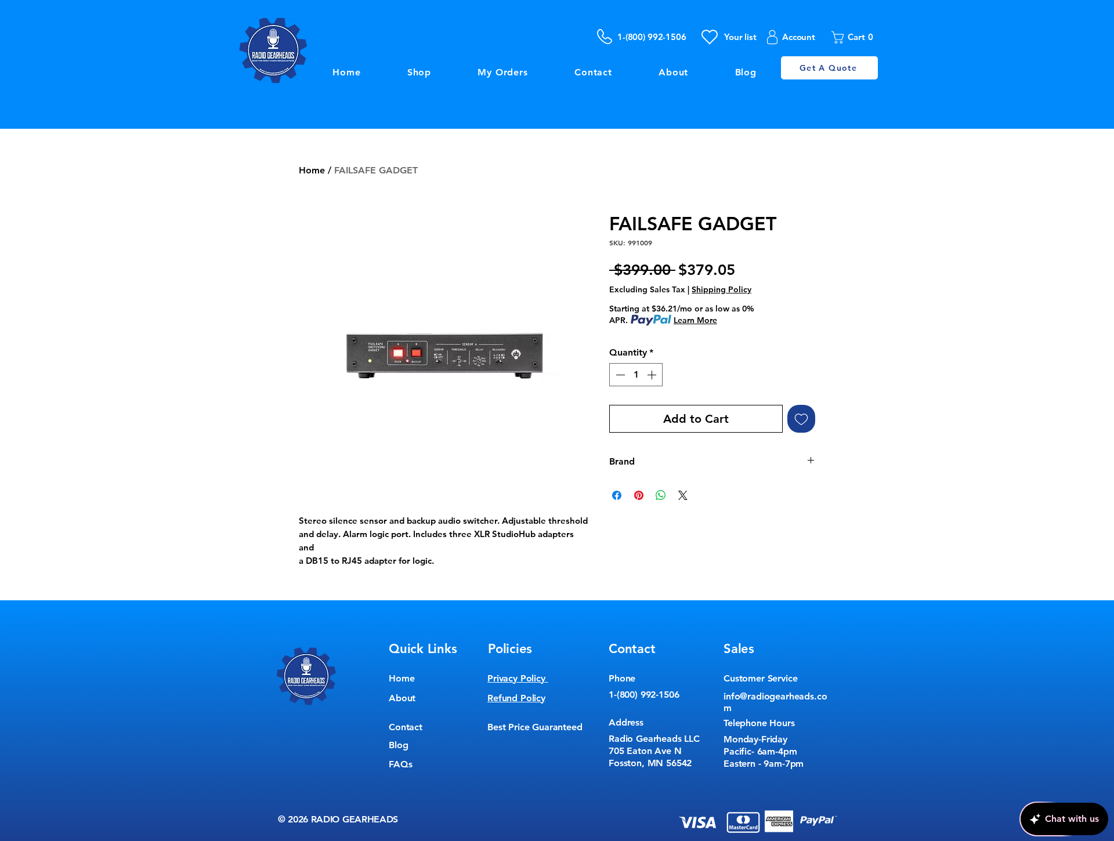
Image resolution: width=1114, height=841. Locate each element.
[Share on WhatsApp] (661, 495)
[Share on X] (683, 495)
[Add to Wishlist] (801, 419)
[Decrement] (619, 375)
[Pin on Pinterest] (639, 495)
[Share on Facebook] (617, 495)
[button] (855, 37)
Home (312, 170)
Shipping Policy (721, 289)
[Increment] (653, 375)
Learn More (695, 320)
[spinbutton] (636, 375)
